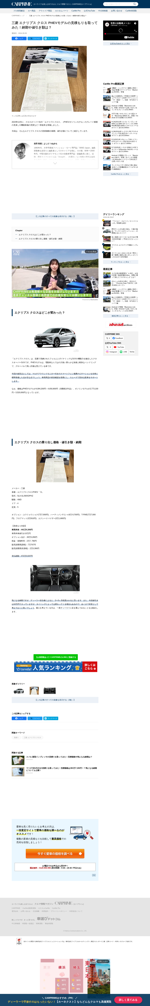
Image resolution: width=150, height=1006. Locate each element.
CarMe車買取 (131, 11)
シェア (20, 38)
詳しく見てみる (128, 999)
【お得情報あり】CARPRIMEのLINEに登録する (55, 657)
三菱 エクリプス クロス (32, 737)
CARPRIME (16, 908)
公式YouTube (89, 11)
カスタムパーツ (61, 11)
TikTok (132, 352)
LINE (125, 352)
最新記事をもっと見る (120, 316)
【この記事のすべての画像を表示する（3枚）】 (55, 216)
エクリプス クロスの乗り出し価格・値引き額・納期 (40, 239)
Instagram (113, 352)
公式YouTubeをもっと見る (120, 43)
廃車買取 (39, 923)
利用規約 (45, 911)
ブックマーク (52, 38)
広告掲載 (36, 911)
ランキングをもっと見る (120, 262)
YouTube (120, 347)
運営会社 (15, 911)
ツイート (36, 38)
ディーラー (65, 608)
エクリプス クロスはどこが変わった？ (35, 235)
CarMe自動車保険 (29, 908)
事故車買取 (49, 923)
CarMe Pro (76, 11)
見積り (16, 737)
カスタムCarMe (44, 908)
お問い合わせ (116, 11)
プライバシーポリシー (59, 911)
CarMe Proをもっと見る (120, 174)
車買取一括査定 (28, 923)
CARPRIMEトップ (18, 16)
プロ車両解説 (19, 11)
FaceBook (119, 338)
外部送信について (75, 911)
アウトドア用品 (45, 11)
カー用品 (31, 11)
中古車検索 (103, 11)
